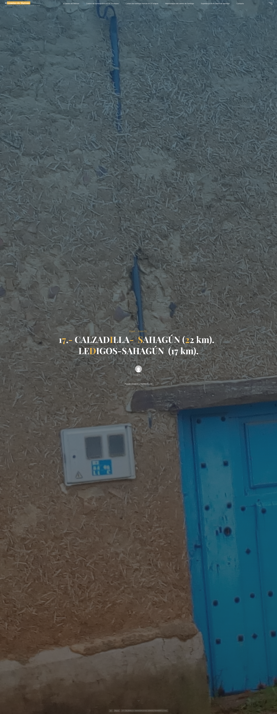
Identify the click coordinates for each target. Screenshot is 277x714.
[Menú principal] (271, 3)
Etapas (132, 331)
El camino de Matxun (17, 2)
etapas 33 (142, 331)
